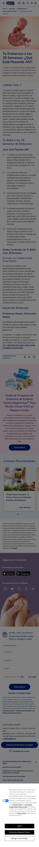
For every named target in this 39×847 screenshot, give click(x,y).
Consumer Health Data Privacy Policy (20, 806)
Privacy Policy (17, 805)
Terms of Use (21, 813)
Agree (19, 826)
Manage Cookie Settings (19, 838)
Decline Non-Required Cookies (19, 832)
